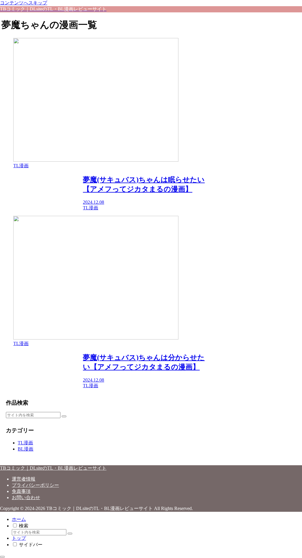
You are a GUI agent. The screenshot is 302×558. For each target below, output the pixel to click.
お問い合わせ (26, 497)
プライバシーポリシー (35, 485)
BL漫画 (25, 448)
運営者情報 (23, 478)
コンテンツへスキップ (23, 2)
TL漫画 (25, 442)
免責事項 (21, 491)
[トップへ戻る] (2, 557)
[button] (64, 416)
